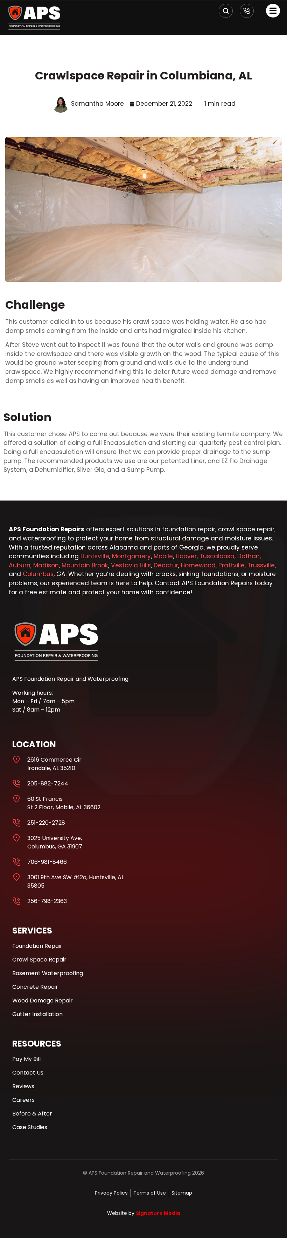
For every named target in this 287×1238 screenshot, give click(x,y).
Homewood (198, 565)
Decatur (166, 565)
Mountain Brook (85, 565)
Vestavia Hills (131, 565)
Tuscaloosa (217, 556)
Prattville (231, 565)
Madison (46, 565)
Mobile (163, 556)
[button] (273, 11)
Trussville (261, 565)
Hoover (186, 556)
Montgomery (131, 556)
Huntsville (94, 556)
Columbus (38, 574)
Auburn (19, 565)
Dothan (248, 556)
